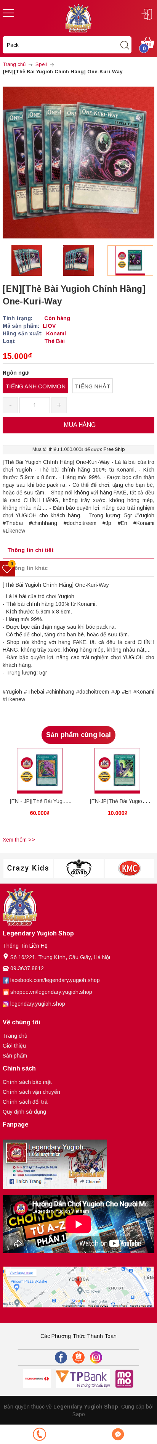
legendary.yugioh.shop (37, 1004)
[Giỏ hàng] (147, 42)
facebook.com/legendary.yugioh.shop (55, 980)
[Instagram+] (96, 1357)
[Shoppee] (78, 1357)
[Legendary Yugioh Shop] (78, 17)
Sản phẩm (15, 1056)
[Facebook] (61, 1357)
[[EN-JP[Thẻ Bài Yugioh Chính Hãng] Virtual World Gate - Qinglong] (117, 771)
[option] (27, 260)
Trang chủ (15, 1036)
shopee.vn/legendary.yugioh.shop (51, 992)
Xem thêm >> (19, 840)
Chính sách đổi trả (25, 1102)
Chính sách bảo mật (27, 1082)
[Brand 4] (78, 868)
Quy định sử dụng (24, 1112)
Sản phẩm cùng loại (78, 735)
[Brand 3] (28, 868)
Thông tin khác (27, 568)
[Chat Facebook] (117, 1434)
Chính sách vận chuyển (31, 1092)
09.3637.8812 (27, 968)
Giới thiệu (14, 1046)
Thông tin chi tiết (30, 550)
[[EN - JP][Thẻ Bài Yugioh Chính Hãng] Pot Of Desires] (40, 771)
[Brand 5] (129, 868)
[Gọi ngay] (39, 1434)
